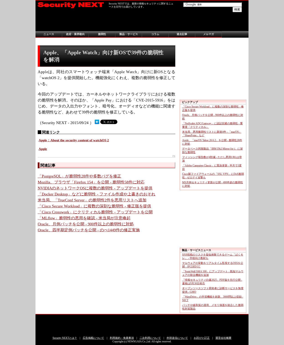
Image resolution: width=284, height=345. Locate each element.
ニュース (48, 34)
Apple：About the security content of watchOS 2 (74, 140)
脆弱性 (102, 34)
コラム (155, 34)
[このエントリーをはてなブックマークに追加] (97, 123)
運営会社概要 (223, 337)
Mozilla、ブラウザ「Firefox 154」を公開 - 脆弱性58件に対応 (91, 182)
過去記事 (182, 34)
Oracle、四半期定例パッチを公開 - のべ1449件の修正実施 (89, 230)
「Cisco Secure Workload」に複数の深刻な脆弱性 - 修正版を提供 (94, 206)
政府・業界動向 (75, 34)
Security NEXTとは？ (65, 337)
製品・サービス (128, 34)
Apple (43, 149)
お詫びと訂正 (202, 337)
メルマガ (208, 34)
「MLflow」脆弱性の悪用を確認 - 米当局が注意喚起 (84, 218)
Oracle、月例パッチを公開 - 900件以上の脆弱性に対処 (86, 224)
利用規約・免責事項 (122, 337)
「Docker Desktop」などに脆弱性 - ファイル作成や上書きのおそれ (96, 194)
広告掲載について (93, 337)
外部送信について (177, 337)
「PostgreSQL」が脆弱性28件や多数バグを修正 (79, 176)
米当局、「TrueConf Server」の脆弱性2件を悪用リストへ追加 (92, 200)
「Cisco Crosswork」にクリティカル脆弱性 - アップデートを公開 (95, 212)
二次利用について (150, 337)
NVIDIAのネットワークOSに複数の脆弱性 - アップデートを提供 (95, 188)
